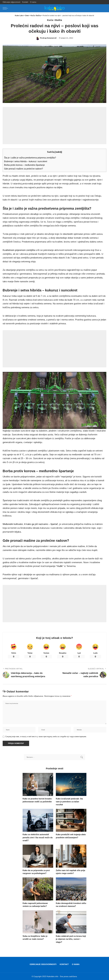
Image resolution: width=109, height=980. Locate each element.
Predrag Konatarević (48, 38)
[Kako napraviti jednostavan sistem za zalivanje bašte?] (38, 888)
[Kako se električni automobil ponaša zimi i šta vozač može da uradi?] (38, 820)
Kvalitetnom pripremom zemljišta (19, 250)
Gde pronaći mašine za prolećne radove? (23, 168)
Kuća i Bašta (54, 20)
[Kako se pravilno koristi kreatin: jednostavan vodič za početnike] (38, 784)
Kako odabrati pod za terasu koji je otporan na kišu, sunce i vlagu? (71, 939)
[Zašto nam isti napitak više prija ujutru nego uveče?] (71, 856)
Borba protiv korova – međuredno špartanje (24, 165)
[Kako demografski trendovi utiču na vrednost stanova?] (71, 888)
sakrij (58, 152)
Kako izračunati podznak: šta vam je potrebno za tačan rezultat (69, 802)
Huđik (60, 566)
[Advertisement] (54, 125)
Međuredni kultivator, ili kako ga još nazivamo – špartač (30, 524)
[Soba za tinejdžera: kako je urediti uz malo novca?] (38, 921)
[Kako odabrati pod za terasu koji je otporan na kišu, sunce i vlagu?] (71, 921)
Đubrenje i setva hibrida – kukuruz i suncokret (25, 161)
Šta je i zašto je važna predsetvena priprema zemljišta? (30, 157)
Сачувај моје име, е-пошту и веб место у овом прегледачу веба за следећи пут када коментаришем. (46, 737)
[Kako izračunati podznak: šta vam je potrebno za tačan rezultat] (71, 784)
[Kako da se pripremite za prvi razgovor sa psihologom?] (38, 856)
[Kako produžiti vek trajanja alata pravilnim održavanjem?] (71, 820)
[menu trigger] (6, 8)
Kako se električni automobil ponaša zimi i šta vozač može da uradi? (38, 837)
